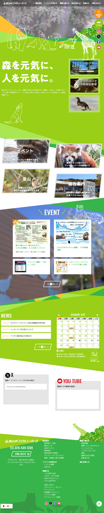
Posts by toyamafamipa (16, 387)
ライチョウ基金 (50, 495)
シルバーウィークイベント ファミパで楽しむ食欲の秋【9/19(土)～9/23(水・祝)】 (78, 265)
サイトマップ (49, 490)
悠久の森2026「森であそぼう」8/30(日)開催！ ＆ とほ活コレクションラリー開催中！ (31, 247)
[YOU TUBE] (59, 381)
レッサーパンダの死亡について (22, 329)
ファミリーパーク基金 (52, 497)
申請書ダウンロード (51, 492)
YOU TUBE (72, 381)
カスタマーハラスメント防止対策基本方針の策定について (32, 323)
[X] (7, 375)
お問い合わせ (49, 485)
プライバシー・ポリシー (53, 487)
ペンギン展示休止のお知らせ (21, 336)
